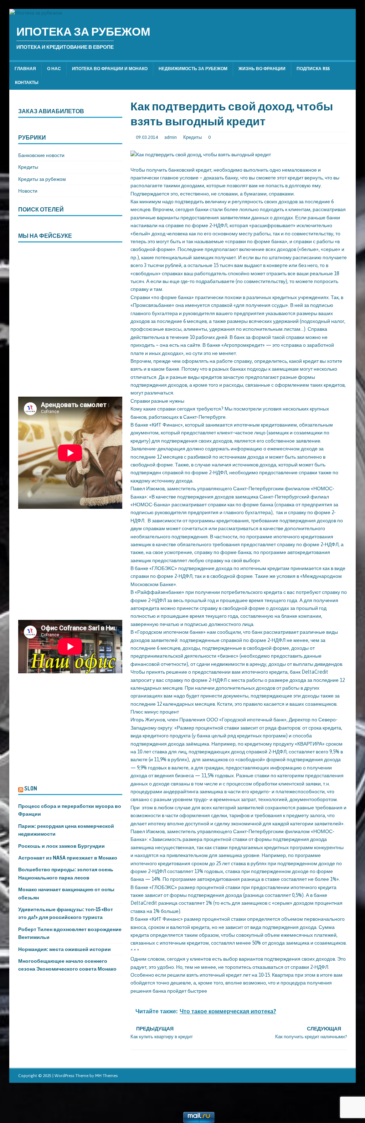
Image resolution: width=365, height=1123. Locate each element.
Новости (27, 191)
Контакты (26, 82)
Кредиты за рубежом (42, 179)
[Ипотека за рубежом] (35, 13)
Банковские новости (41, 155)
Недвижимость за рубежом (193, 68)
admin (170, 137)
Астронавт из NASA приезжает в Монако (67, 858)
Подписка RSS (313, 68)
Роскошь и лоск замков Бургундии (61, 846)
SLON (30, 788)
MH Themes (106, 1075)
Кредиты (192, 137)
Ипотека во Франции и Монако (110, 68)
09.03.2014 (147, 137)
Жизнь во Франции (262, 68)
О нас (54, 68)
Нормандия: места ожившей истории (64, 949)
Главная (25, 68)
